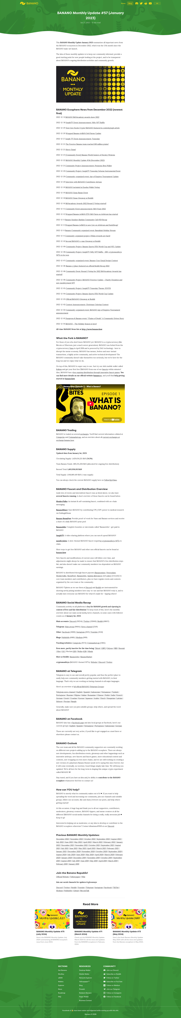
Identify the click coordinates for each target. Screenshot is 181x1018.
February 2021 (112, 848)
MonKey (61, 974)
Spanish (87, 692)
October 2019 (106, 858)
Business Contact (85, 1000)
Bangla (73, 702)
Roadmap (61, 993)
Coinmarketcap (75, 437)
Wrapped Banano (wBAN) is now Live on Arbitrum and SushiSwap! (91, 225)
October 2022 (89, 839)
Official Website (62, 877)
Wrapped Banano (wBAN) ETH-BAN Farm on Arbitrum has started (91, 214)
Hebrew (59, 702)
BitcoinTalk (84, 891)
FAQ (59, 997)
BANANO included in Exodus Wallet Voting (83, 187)
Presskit (82, 989)
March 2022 (97, 842)
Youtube (94, 632)
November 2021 (81, 845)
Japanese (89, 698)
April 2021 (91, 848)
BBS (115, 648)
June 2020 (80, 855)
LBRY (103, 648)
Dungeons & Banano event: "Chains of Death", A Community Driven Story (95, 319)
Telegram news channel (65, 692)
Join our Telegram (113, 989)
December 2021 (67, 845)
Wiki (83, 877)
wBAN (60, 978)
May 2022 (78, 842)
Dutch (102, 698)
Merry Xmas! (71, 150)
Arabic (96, 698)
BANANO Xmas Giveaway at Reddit (79, 198)
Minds (90, 652)
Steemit (122, 648)
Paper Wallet (84, 997)
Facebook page (78, 723)
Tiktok (97, 648)
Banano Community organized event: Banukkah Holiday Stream (90, 231)
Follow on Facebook (114, 997)
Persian (67, 702)
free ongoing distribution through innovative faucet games (96, 373)
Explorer (61, 985)
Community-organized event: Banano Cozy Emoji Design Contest (92, 261)
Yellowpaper (75, 877)
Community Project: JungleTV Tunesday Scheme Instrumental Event (93, 171)
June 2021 (73, 848)
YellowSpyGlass (110, 480)
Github (76, 891)
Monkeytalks (61, 576)
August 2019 (66, 861)
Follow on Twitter (113, 978)
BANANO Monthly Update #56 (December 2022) (85, 160)
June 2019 (85, 861)
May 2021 (82, 848)
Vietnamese (106, 692)
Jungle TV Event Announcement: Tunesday (82, 139)
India (113, 695)
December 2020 (74, 852)
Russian (70, 695)
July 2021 (64, 848)
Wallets (60, 982)
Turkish (115, 692)
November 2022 (76, 839)
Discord (89, 588)
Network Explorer (85, 978)
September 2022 (103, 839)
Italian (84, 695)
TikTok (116, 888)
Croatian (73, 698)
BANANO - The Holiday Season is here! (81, 324)
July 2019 (76, 861)
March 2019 (113, 861)
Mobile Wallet (84, 974)
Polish (107, 695)
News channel (86, 627)
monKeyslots (61, 541)
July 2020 (71, 855)
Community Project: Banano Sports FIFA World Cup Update (89, 294)
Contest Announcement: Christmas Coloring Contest (87, 305)
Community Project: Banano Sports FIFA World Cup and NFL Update (93, 247)
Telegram (89, 888)
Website (94, 662)
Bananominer (100, 573)
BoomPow (71, 576)
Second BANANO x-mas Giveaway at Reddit (83, 241)
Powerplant (111, 573)
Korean (81, 698)
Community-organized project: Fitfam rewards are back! (87, 236)
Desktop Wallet (84, 970)
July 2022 (60, 842)
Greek (66, 698)
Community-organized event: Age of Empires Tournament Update (92, 177)
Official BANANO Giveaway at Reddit (80, 299)
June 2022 (69, 842)
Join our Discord (112, 970)
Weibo (80, 652)
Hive (59, 652)
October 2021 (94, 845)
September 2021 (107, 845)
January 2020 (66, 858)
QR (74, 652)
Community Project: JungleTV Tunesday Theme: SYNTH (88, 288)
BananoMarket (86, 657)
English (79, 692)
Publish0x (65, 638)
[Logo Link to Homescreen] (29, 3)
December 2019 (79, 858)
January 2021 (61, 852)
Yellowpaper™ (84, 982)
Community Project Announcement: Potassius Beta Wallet (88, 166)
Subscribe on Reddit (114, 974)
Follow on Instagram (114, 993)
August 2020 (61, 855)
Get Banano (62, 970)
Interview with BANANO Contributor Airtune (84, 182)
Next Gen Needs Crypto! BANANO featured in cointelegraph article (93, 128)
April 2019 (103, 861)
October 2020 (101, 852)
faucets (105, 369)
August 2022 (116, 839)
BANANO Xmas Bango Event (77, 193)
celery (108, 576)
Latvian (119, 698)
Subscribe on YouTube (114, 982)
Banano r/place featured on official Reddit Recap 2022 (87, 266)
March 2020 (109, 855)
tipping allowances (94, 576)
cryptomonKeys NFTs (111, 541)
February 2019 (62, 864)
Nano (71, 348)
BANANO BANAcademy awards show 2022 (82, 117)
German (59, 698)
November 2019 (93, 858)
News (60, 989)
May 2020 (90, 855)
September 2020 (115, 852)
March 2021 (101, 848)
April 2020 (99, 855)
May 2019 (94, 861)
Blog (80, 985)
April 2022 (87, 842)
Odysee (110, 648)
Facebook (66, 632)
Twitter (87, 621)
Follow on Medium (113, 985)
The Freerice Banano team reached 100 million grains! (87, 144)
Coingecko (60, 437)
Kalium (59, 369)
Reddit (98, 588)
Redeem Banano (85, 993)
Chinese (100, 695)
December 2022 (62, 839)
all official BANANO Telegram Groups (89, 687)
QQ (63, 652)
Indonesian (95, 692)
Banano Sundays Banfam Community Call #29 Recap (86, 220)
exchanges (84, 434)
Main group (69, 627)
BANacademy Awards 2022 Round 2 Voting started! (86, 204)
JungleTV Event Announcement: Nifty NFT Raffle (85, 123)
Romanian (92, 695)
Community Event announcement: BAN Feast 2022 (85, 209)
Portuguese (60, 695)
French (119, 695)
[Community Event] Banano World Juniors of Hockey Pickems (90, 155)
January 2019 (74, 864)
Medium (79, 638)
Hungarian (111, 698)
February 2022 (109, 842)
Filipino (77, 695)
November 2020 (88, 852)
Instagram (81, 632)
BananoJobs (81, 576)
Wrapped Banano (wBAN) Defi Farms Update (83, 134)
